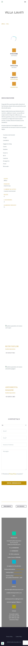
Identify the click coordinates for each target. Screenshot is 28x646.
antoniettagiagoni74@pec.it (14, 602)
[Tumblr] (11, 497)
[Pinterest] (8, 497)
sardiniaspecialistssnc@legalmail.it (14, 599)
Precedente (7, 506)
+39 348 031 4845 (10, 396)
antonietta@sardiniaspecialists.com (14, 589)
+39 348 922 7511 (18, 575)
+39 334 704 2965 (14, 79)
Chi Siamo (21, 4)
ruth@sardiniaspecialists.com (14, 592)
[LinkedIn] (14, 497)
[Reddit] (17, 497)
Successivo (20, 506)
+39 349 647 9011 (14, 87)
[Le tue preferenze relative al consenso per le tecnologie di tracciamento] (2, 643)
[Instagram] (15, 631)
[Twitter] (5, 497)
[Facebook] (3, 497)
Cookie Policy (19, 636)
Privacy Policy (12, 474)
